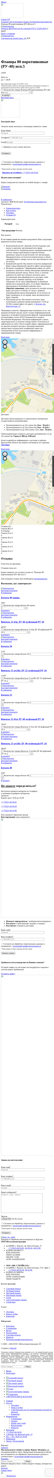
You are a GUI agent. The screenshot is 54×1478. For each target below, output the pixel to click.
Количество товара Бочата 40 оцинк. (19, 605)
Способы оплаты (13, 1335)
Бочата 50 (6, 646)
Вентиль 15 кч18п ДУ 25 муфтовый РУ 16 (24, 670)
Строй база (10, 1302)
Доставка (10, 1312)
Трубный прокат (13, 1291)
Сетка (8, 1298)
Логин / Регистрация (15, 1441)
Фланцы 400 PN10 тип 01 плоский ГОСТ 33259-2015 (24, 28)
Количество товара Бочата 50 (16, 654)
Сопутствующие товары (19, 22)
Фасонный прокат (14, 1295)
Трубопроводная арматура (41, 22)
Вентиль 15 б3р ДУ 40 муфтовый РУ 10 (22, 622)
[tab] (29, 208)
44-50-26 (28, 1248)
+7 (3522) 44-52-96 (9, 811)
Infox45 (13, 1348)
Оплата (14, 1421)
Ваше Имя (6, 131)
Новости (9, 1337)
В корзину (6, 95)
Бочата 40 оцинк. (10, 597)
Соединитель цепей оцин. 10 (13, 38)
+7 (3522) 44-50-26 (9, 806)
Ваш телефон (7, 937)
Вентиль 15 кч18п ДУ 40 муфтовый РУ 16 (24, 743)
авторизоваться (40, 579)
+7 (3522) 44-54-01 (9, 802)
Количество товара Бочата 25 (16, 702)
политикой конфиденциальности (27, 164)
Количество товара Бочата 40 (16, 775)
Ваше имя (5, 930)
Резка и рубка (12, 1314)
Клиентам (10, 1316)
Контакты (10, 1326)
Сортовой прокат (13, 1289)
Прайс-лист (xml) (18, 1423)
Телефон (5, 138)
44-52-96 (37, 1248)
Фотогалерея (11, 1333)
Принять (4, 1459)
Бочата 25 (6, 695)
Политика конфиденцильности (19, 1339)
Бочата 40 (6, 767)
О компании (11, 1328)
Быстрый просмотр (9, 591)
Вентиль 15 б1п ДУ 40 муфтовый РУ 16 (22, 719)
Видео (8, 1331)
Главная (4, 22)
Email (4, 142)
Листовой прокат (13, 1293)
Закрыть (4, 1448)
